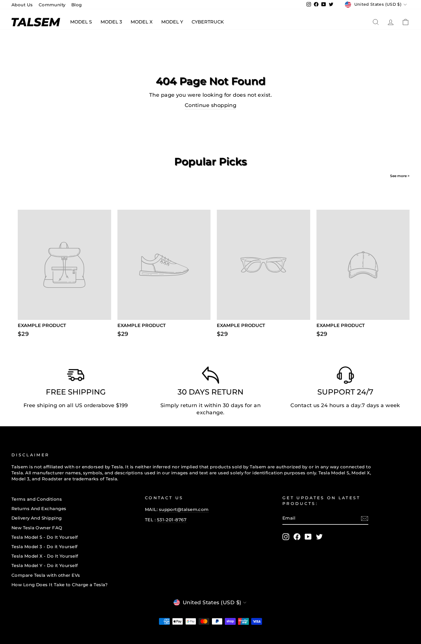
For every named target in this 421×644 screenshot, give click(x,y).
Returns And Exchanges (38, 508)
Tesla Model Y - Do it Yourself (44, 565)
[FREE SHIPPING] (75, 376)
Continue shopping (211, 105)
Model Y (172, 22)
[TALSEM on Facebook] (297, 536)
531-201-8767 (171, 519)
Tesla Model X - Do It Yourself (44, 556)
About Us (22, 4)
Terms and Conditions (36, 499)
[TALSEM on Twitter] (319, 536)
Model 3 (111, 22)
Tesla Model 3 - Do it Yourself (44, 546)
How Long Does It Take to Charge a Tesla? (59, 584)
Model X (142, 22)
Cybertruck (208, 22)
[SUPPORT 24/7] (345, 376)
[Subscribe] (364, 518)
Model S (81, 22)
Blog (76, 4)
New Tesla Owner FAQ (36, 527)
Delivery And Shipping (36, 518)
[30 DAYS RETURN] (210, 376)
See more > (400, 176)
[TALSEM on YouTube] (308, 536)
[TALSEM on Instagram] (285, 536)
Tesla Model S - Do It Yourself (44, 537)
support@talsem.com (184, 509)
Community (52, 4)
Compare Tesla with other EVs (45, 575)
